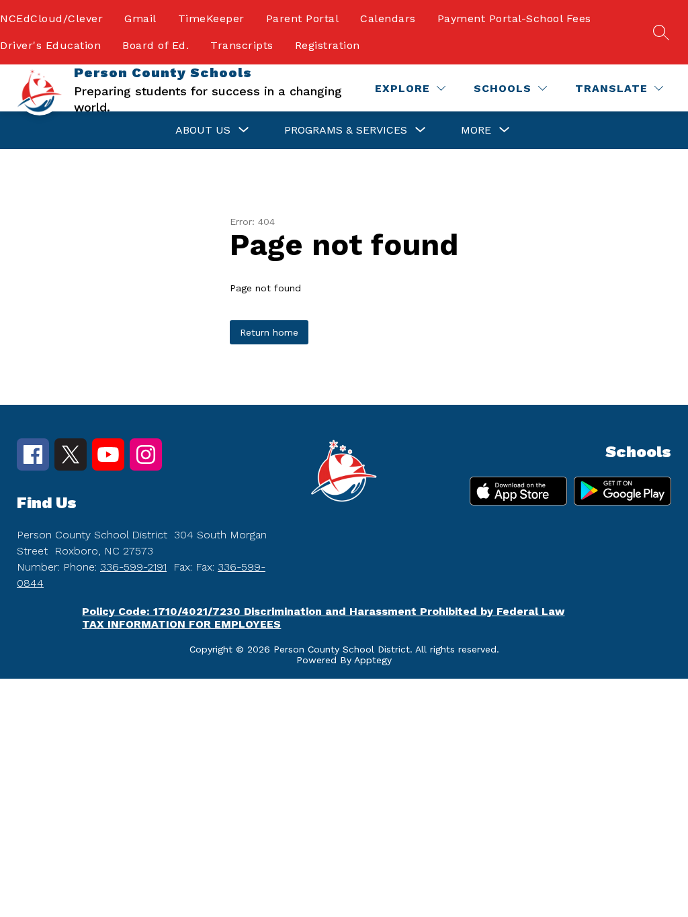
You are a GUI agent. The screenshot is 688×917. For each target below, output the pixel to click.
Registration (327, 45)
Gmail (140, 18)
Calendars (388, 18)
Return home (269, 332)
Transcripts (241, 45)
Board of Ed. (155, 45)
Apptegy (373, 660)
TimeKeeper (211, 18)
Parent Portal (302, 18)
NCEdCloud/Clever (51, 18)
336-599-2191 (133, 567)
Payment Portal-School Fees (514, 18)
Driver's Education (50, 45)
